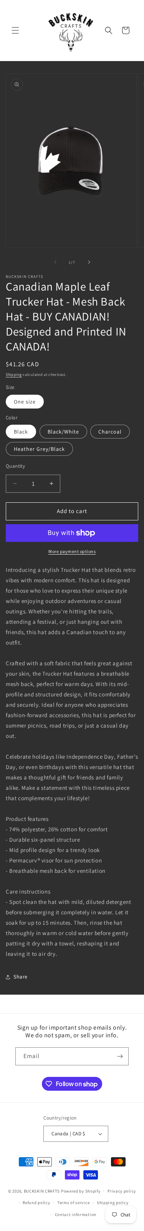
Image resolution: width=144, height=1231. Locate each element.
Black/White (63, 431)
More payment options (72, 551)
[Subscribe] (119, 1056)
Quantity (15, 466)
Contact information (75, 1214)
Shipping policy (113, 1202)
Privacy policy (122, 1191)
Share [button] (20, 976)
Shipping (14, 374)
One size (25, 401)
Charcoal (110, 431)
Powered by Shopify (81, 1190)
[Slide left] (55, 262)
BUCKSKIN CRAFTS (42, 1190)
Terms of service (73, 1202)
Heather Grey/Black (39, 448)
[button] (15, 30)
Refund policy (36, 1202)
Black (21, 431)
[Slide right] (89, 262)
